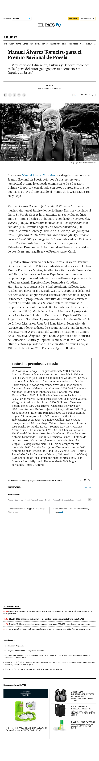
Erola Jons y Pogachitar (14, 646)
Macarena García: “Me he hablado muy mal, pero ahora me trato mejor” (34, 669)
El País (49, 85)
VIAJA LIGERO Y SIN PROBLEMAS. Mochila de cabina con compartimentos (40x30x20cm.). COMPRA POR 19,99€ (83, 711)
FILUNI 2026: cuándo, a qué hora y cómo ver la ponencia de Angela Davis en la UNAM (46, 619)
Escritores (19, 500)
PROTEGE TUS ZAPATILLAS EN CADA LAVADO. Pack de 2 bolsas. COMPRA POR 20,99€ (26, 729)
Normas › (88, 487)
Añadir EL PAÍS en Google (85, 95)
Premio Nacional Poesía (34, 500)
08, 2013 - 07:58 (52, 88)
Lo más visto (9, 640)
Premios (79, 500)
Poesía (47, 500)
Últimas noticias (11, 607)
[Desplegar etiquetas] (90, 499)
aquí (61, 512)
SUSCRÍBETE (73, 19)
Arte (31, 44)
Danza (37, 44)
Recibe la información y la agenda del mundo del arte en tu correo (36, 480)
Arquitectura (55, 44)
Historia (45, 44)
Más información (14, 512)
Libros (25, 44)
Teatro (18, 44)
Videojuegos (73, 44)
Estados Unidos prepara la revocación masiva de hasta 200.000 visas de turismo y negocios (49, 624)
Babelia (89, 44)
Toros (82, 44)
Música (11, 44)
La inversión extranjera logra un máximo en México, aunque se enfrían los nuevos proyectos (50, 629)
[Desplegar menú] (5, 25)
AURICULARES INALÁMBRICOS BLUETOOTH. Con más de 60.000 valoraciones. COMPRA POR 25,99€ (83, 696)
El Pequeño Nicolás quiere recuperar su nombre (24, 651)
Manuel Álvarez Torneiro (38, 175)
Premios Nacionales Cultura (63, 500)
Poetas (10, 500)
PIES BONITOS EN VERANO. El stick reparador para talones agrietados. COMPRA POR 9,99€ (83, 725)
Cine (5, 44)
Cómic (64, 44)
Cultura (10, 37)
